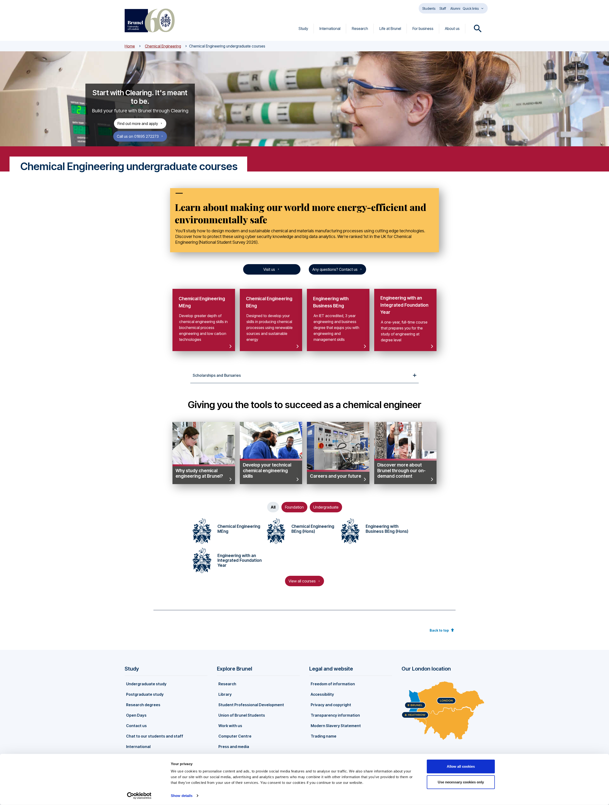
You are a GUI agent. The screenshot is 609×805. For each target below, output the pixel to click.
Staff (442, 8)
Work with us (230, 725)
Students (428, 8)
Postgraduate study (145, 694)
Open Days (136, 715)
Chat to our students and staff (154, 736)
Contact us (136, 725)
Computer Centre (234, 736)
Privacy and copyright (331, 704)
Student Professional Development (251, 704)
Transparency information (335, 715)
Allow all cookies (461, 766)
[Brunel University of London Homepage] (150, 20)
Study (303, 28)
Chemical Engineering (163, 46)
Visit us (269, 269)
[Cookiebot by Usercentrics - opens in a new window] (139, 795)
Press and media (233, 746)
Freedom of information (333, 683)
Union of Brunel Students (241, 715)
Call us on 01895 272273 (138, 136)
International (329, 28)
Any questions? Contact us (335, 269)
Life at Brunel (390, 28)
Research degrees (143, 704)
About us (452, 28)
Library (225, 694)
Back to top (439, 630)
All (273, 507)
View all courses (302, 581)
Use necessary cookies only (461, 782)
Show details (181, 796)
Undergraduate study (146, 683)
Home (130, 46)
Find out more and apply (138, 123)
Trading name (323, 736)
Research (360, 28)
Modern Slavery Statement (336, 725)
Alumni (455, 8)
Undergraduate (326, 507)
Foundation (294, 507)
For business (423, 28)
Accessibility (322, 694)
